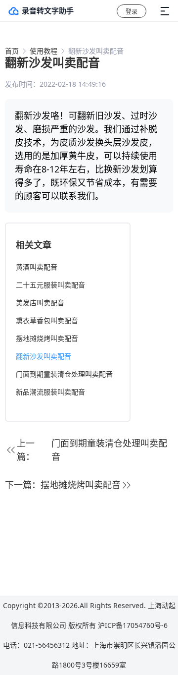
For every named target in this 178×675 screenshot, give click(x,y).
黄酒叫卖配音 (36, 267)
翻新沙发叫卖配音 (43, 356)
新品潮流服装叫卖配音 (50, 391)
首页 (12, 51)
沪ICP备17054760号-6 (133, 625)
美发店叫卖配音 (40, 302)
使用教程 (43, 51)
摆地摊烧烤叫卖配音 (47, 338)
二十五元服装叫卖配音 (50, 284)
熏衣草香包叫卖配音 (47, 320)
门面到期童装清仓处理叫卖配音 (64, 374)
